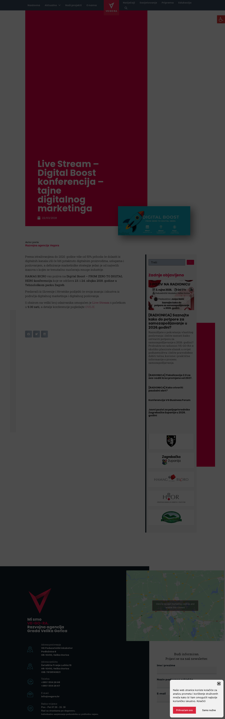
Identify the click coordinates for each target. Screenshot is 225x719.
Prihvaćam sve (184, 710)
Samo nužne (209, 710)
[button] (218, 683)
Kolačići (201, 701)
